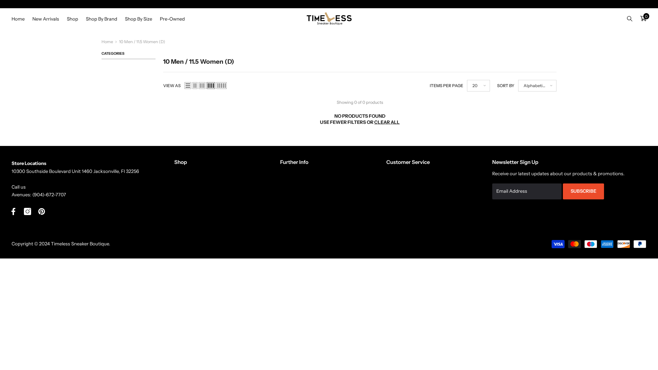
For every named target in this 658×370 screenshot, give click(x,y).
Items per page (446, 85)
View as (172, 85)
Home (107, 41)
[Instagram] (27, 211)
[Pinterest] (41, 211)
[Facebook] (13, 211)
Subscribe (583, 191)
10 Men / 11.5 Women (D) (142, 41)
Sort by (505, 85)
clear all (387, 122)
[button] (188, 85)
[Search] (629, 18)
